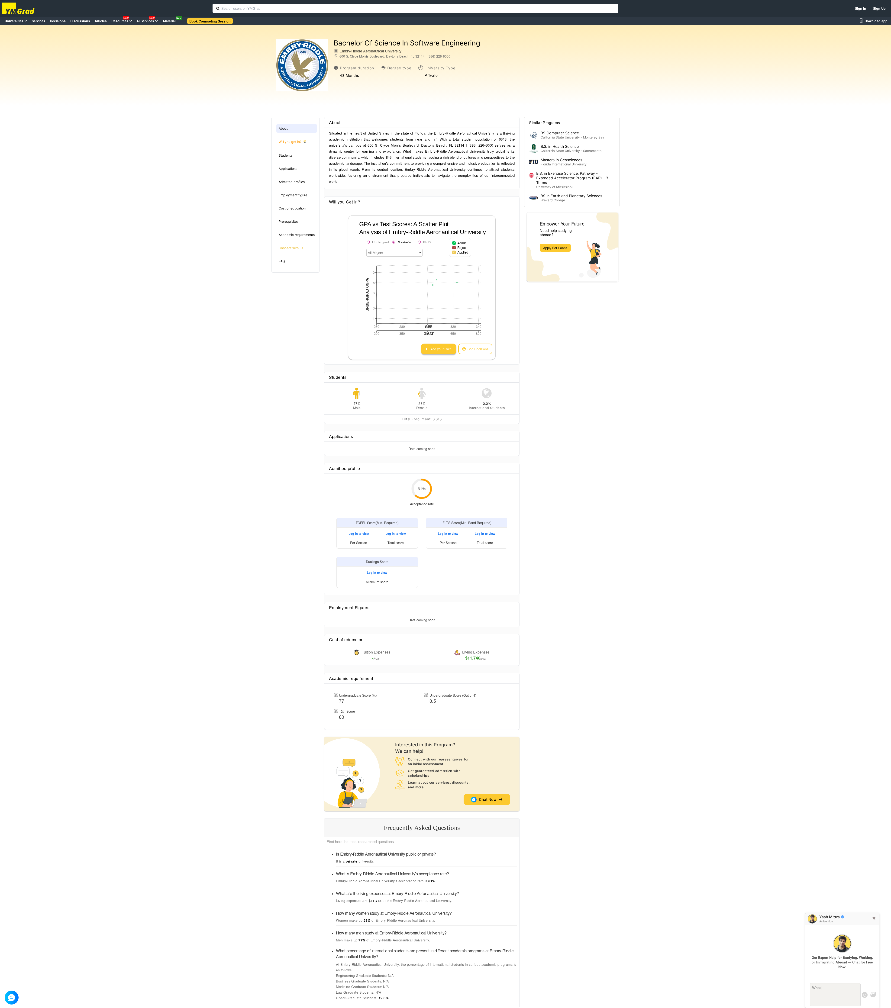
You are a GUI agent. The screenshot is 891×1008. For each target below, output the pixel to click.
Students (285, 155)
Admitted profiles (292, 182)
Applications (288, 169)
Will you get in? (290, 142)
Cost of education (292, 208)
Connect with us (291, 248)
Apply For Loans (555, 247)
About (283, 128)
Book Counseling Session (210, 21)
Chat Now (488, 799)
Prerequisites (288, 221)
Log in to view (359, 533)
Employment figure (293, 195)
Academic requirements (297, 235)
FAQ (282, 261)
